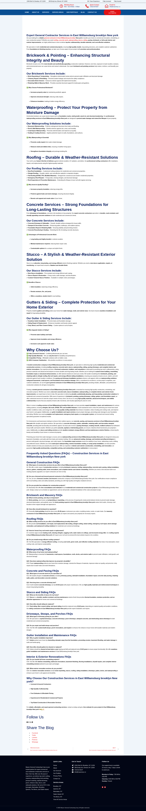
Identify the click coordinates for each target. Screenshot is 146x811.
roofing (55, 40)
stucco (80, 40)
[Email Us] (106, 6)
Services (45, 12)
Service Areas (57, 12)
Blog (83, 12)
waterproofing (73, 40)
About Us (35, 12)
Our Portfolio (72, 12)
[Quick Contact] (87, 6)
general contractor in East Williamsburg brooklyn (60, 38)
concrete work (63, 40)
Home (27, 12)
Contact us (92, 12)
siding (85, 40)
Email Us (112, 5)
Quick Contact (94, 5)
